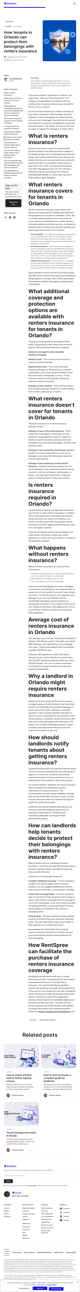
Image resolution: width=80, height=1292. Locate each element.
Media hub (26, 1238)
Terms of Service (29, 1252)
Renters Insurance (47, 1225)
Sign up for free (13, 203)
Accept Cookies (56, 1289)
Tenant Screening (46, 1208)
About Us (7, 1208)
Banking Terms (59, 1252)
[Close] (77, 1282)
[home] (10, 3)
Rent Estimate (45, 1222)
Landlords (26, 1211)
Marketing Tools (46, 1219)
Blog (24, 1232)
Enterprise (26, 1219)
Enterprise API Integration (45, 1232)
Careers (6, 1214)
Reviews (6, 1211)
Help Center (26, 1227)
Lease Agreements (47, 1216)
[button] (74, 3)
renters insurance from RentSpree (54, 1011)
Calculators (26, 1229)
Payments (44, 1211)
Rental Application (47, 1214)
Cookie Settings (71, 1252)
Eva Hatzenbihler (15, 79)
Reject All (40, 1288)
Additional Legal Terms (44, 1252)
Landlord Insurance (47, 1228)
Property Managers (29, 1214)
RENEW (25, 1235)
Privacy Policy (16, 1252)
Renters (25, 1216)
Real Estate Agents (29, 1208)
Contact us (7, 1216)
